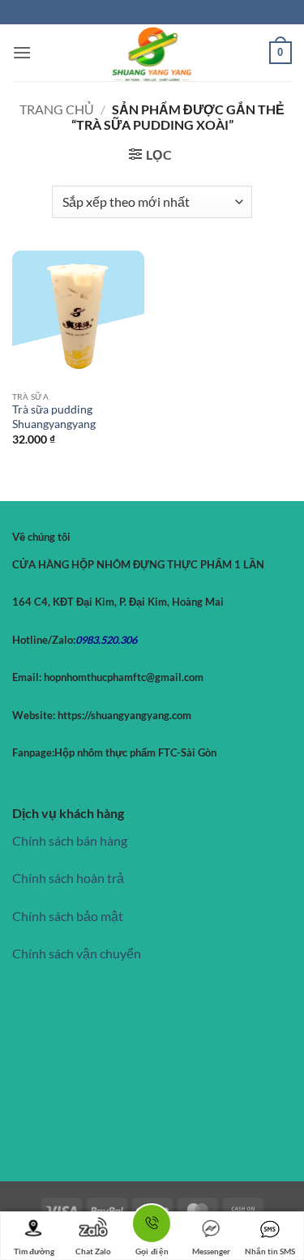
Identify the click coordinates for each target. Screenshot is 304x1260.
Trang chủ (56, 109)
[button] (22, 52)
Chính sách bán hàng (69, 840)
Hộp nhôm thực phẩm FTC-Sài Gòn (135, 752)
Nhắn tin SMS (270, 1251)
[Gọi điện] (151, 1226)
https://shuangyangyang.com (123, 715)
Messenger (211, 1251)
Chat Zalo (93, 1251)
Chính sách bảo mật (67, 916)
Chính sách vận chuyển (76, 953)
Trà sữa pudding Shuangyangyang (54, 417)
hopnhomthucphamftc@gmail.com (123, 677)
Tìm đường (34, 1251)
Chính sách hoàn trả (68, 877)
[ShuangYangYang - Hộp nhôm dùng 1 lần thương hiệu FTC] (152, 52)
